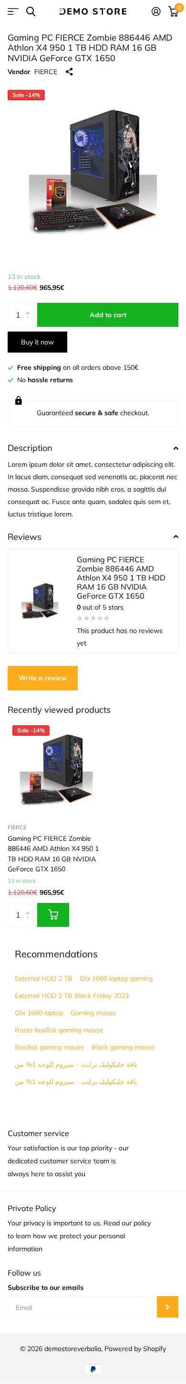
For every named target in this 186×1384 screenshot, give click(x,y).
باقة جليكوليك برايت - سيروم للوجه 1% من (76, 1064)
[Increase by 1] (29, 306)
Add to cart (108, 315)
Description (30, 447)
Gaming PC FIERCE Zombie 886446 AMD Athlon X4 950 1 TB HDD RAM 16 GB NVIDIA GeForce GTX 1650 (53, 853)
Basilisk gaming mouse (49, 1047)
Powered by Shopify (135, 1348)
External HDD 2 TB (43, 978)
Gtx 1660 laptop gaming (116, 978)
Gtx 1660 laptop (39, 1012)
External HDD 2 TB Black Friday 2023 (72, 995)
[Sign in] (156, 11)
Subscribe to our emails (45, 1287)
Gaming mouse (93, 1012)
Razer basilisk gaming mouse (59, 1030)
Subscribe (167, 1307)
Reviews (24, 536)
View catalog (13, 11)
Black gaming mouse (123, 1047)
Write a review (43, 678)
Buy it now (37, 342)
